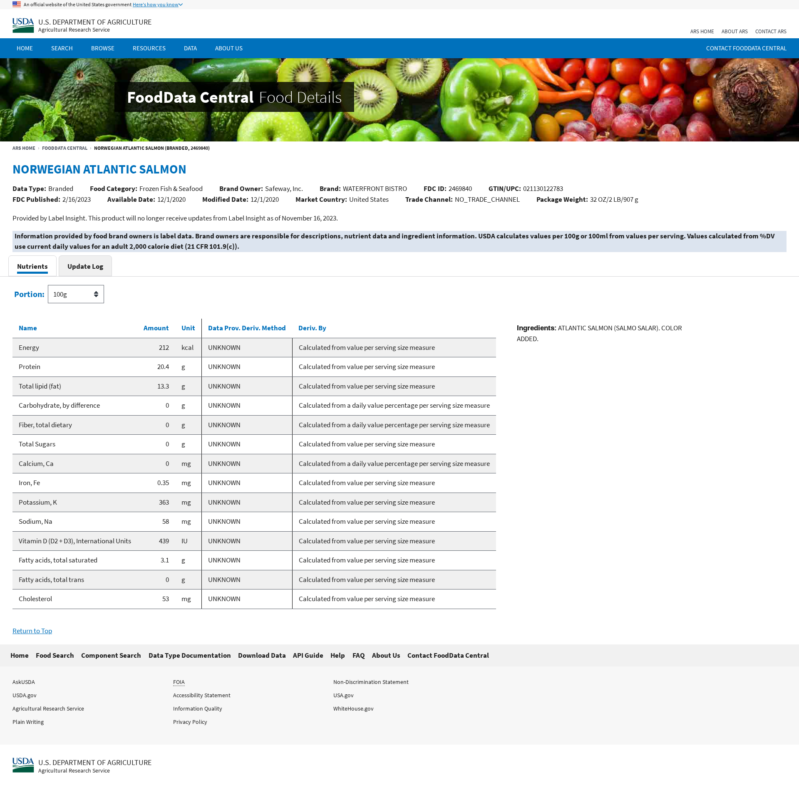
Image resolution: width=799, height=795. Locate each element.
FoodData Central (64, 148)
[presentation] (32, 266)
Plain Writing (28, 722)
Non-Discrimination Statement (371, 682)
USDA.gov (24, 695)
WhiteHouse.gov (353, 708)
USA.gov (343, 695)
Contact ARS (771, 31)
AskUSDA (23, 682)
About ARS (735, 31)
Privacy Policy (190, 722)
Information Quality (197, 708)
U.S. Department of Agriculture (94, 22)
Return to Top (32, 630)
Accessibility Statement (202, 695)
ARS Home (702, 31)
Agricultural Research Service (74, 29)
